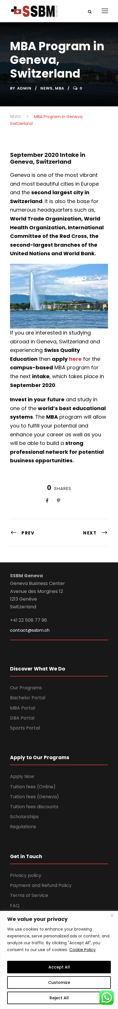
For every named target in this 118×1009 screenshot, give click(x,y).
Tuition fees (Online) (33, 786)
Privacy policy (25, 875)
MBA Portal (22, 708)
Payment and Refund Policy (41, 885)
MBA (59, 88)
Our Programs (26, 687)
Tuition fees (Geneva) (34, 796)
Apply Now (22, 776)
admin (24, 88)
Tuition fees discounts (34, 806)
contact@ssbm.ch (30, 630)
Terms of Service (29, 895)
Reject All (59, 998)
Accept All (59, 967)
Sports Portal (25, 728)
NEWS (46, 88)
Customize (59, 982)
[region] (59, 960)
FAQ (14, 905)
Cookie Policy (82, 950)
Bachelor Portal (27, 697)
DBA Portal (22, 718)
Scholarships (24, 816)
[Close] (112, 915)
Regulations (23, 826)
